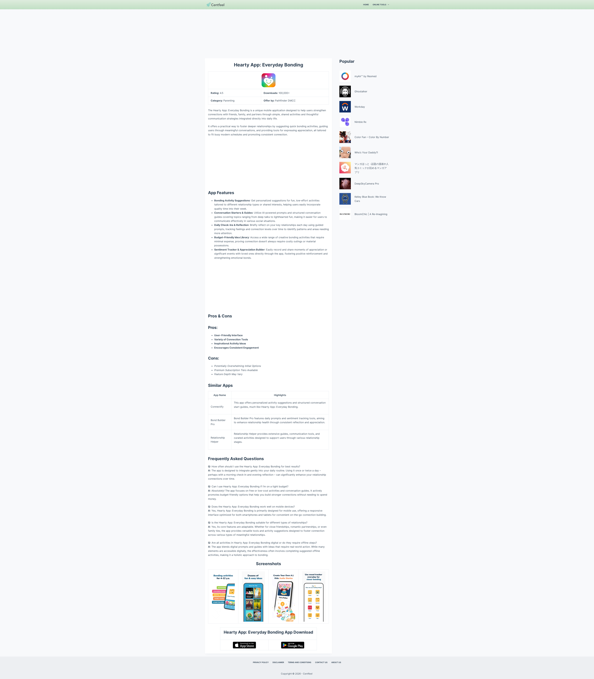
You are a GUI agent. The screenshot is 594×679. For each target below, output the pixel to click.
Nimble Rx (360, 121)
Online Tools (379, 4)
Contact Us (321, 662)
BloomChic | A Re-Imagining (371, 214)
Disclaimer (278, 662)
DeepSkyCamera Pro (367, 183)
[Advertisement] (297, 32)
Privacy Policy (261, 662)
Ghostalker (361, 91)
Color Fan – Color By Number (372, 137)
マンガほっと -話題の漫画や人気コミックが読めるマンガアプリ (372, 168)
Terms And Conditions (299, 662)
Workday (360, 106)
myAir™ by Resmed (366, 76)
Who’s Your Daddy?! (366, 152)
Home (366, 4)
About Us (336, 662)
